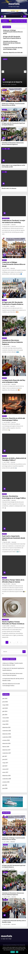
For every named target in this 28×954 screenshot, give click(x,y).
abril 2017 (4, 766)
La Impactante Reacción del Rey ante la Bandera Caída (12, 48)
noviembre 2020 (6, 737)
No (17, 952)
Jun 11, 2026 (6, 462)
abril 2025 (5, 708)
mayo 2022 (5, 724)
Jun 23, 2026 (6, 422)
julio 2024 (4, 711)
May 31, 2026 (6, 500)
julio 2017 (4, 756)
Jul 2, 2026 (6, 306)
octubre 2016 (5, 782)
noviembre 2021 (6, 730)
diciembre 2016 (6, 775)
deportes (5, 59)
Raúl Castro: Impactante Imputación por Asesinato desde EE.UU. (13, 538)
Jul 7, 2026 (6, 268)
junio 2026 (5, 702)
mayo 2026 (5, 705)
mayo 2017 (5, 763)
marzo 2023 (5, 718)
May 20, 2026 (6, 542)
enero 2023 (5, 721)
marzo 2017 (5, 769)
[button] (21, 16)
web (8, 148)
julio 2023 (4, 714)
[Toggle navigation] (5, 16)
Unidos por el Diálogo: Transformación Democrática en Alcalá (13, 32)
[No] (26, 949)
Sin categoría (5, 619)
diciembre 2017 (6, 750)
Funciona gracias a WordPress (10, 945)
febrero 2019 (5, 746)
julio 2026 (4, 698)
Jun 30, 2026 (6, 346)
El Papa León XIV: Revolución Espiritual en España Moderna (12, 37)
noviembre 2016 (6, 779)
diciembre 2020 (6, 734)
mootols (14, 3)
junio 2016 (4, 788)
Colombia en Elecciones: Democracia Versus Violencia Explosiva (11, 43)
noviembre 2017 (6, 753)
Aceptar (12, 952)
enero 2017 (5, 772)
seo (5, 148)
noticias (4, 90)
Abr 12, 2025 (6, 626)
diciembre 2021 (6, 727)
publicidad (7, 218)
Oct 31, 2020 (6, 224)
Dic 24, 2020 (7, 84)
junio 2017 (4, 759)
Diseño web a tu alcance (9, 188)
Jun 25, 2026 (6, 384)
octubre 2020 (6, 740)
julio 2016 (4, 785)
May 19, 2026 (6, 584)
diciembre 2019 (6, 743)
